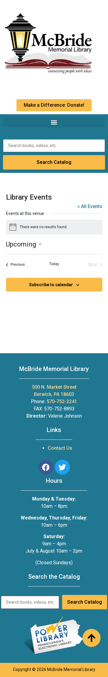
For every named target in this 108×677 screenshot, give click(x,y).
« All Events (89, 206)
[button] (54, 122)
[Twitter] (62, 467)
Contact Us (60, 448)
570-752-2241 (61, 401)
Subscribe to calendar (51, 284)
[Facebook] (45, 467)
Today (54, 264)
